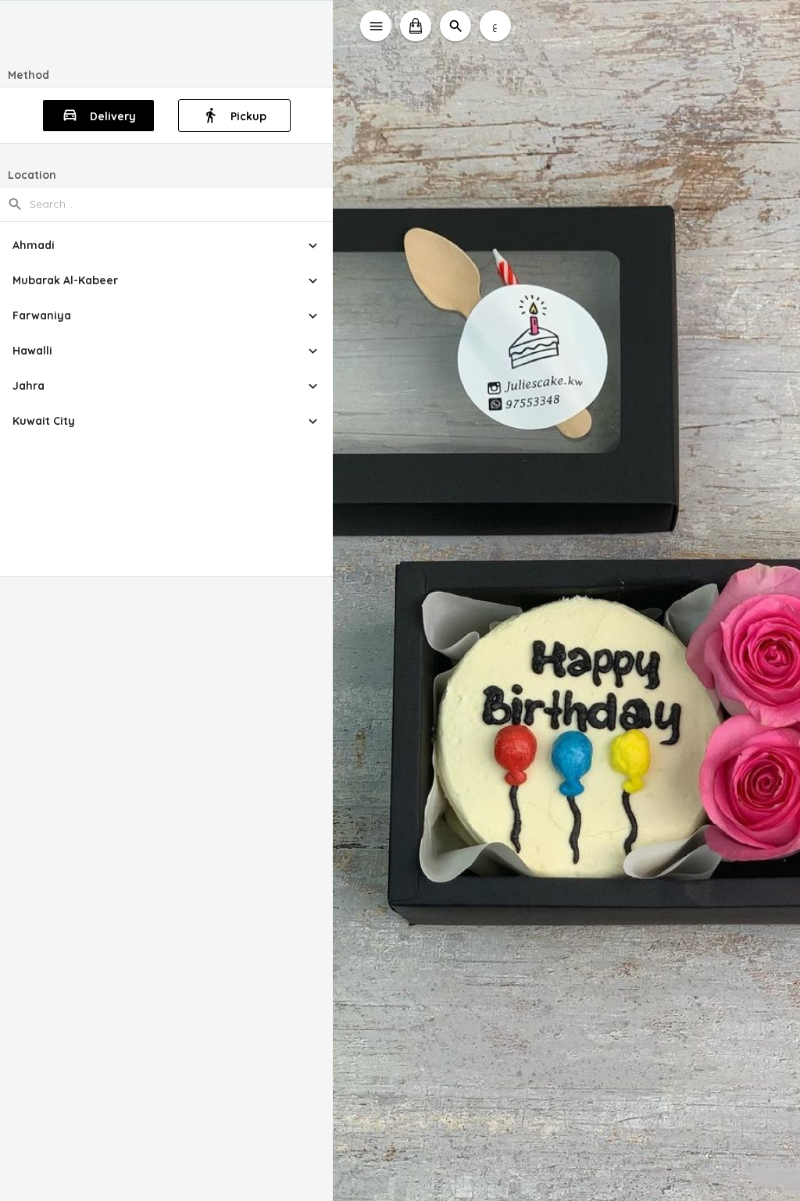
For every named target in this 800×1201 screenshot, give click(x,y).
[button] (167, 245)
